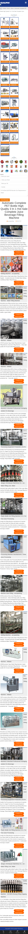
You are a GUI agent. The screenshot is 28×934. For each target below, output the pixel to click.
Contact (17, 932)
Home (8, 8)
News (12, 8)
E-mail (10, 932)
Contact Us (19, 252)
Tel (3, 932)
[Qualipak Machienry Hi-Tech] (5, 2)
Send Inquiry (18, 254)
